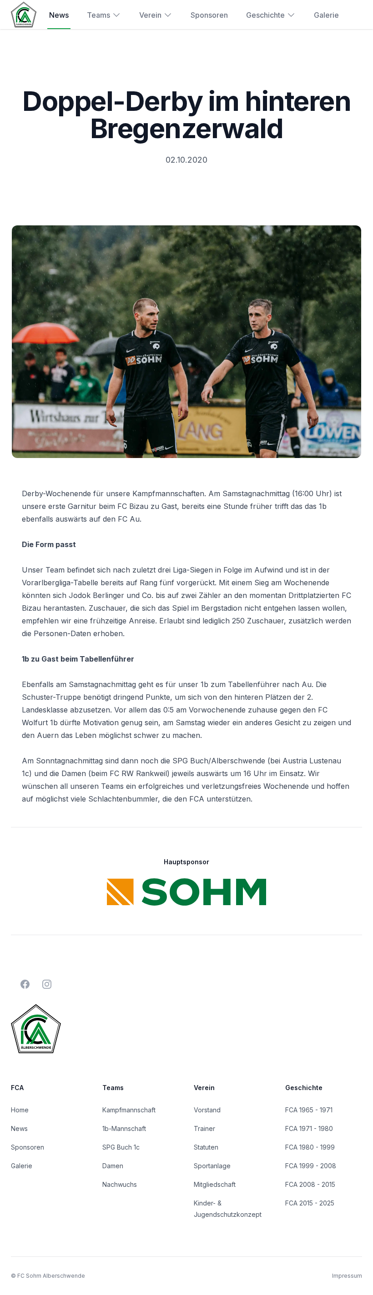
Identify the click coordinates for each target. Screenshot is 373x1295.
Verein (150, 15)
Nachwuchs (119, 1184)
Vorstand (207, 1110)
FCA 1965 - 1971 (309, 1110)
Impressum (347, 1275)
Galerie (326, 15)
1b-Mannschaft (124, 1128)
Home (20, 1110)
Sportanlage (212, 1166)
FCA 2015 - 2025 (309, 1203)
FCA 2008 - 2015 (310, 1184)
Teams (98, 15)
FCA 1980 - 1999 (310, 1147)
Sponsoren (209, 15)
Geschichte (265, 15)
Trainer (204, 1128)
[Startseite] (23, 14)
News (59, 15)
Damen (112, 1166)
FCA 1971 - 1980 (309, 1128)
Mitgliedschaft (215, 1184)
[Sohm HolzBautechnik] (186, 892)
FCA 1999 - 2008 (310, 1166)
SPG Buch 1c (121, 1147)
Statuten (206, 1147)
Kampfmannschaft (129, 1110)
